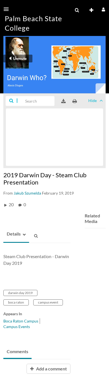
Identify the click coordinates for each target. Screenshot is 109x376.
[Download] (63, 101)
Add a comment (51, 368)
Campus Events (16, 326)
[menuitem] (77, 10)
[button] (7, 9)
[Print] (74, 101)
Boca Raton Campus (20, 321)
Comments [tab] (17, 351)
